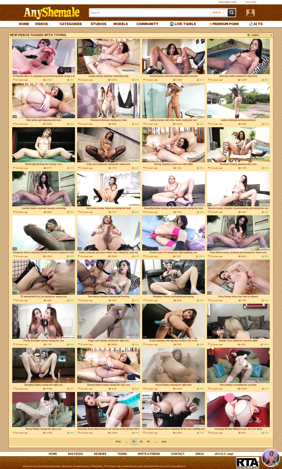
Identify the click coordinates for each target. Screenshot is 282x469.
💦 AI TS (255, 24)
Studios (98, 24)
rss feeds (75, 453)
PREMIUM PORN (225, 24)
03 (148, 441)
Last (164, 441)
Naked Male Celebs (228, 2)
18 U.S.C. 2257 (223, 453)
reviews (100, 453)
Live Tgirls (185, 24)
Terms (122, 453)
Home (24, 24)
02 (141, 441)
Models (120, 24)
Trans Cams (250, 2)
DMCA (199, 453)
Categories (70, 24)
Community (147, 24)
